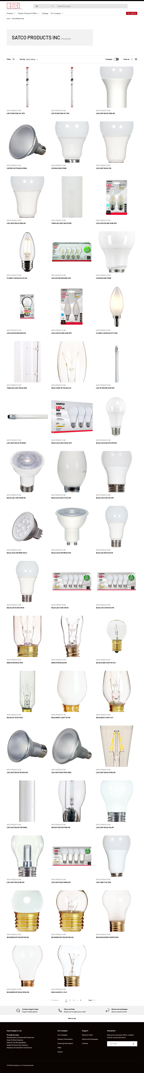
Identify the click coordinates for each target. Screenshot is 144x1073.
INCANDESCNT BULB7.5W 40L (62, 937)
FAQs (59, 1048)
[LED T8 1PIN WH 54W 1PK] (116, 361)
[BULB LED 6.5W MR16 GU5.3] (27, 526)
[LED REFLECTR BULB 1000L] (27, 142)
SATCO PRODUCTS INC (18, 18)
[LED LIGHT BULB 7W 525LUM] (27, 746)
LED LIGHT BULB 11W (103, 168)
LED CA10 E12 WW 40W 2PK (61, 333)
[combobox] (80, 6)
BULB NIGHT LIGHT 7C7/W (60, 717)
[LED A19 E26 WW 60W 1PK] (27, 306)
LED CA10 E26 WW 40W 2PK (106, 223)
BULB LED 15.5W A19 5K (15, 608)
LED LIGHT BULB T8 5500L (16, 443)
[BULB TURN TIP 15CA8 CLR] (72, 361)
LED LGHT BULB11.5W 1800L (17, 827)
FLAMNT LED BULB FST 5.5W (106, 333)
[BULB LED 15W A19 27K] (116, 526)
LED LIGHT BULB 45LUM (105, 827)
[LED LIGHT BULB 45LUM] (116, 801)
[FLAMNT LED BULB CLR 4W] (27, 251)
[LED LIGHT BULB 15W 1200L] (72, 746)
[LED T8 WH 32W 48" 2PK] (27, 87)
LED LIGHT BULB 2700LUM (105, 772)
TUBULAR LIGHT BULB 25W (61, 223)
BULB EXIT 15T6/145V (15, 717)
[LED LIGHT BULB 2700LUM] (116, 746)
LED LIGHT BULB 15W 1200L (61, 772)
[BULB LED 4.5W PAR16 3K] (27, 471)
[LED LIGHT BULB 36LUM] (27, 856)
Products (10, 13)
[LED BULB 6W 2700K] (72, 142)
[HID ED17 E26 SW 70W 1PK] (72, 801)
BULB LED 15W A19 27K (104, 553)
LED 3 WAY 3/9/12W (103, 882)
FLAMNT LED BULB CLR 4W (17, 278)
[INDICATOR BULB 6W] (72, 636)
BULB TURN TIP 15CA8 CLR (61, 388)
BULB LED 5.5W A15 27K (105, 498)
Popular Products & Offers (27, 13)
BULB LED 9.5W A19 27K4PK (106, 443)
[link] (53, 1000)
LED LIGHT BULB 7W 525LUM (17, 772)
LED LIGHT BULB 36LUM (15, 882)
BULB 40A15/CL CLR (59, 992)
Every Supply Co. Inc (16, 1065)
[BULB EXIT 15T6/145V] (27, 691)
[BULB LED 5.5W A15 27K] (116, 471)
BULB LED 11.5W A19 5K (60, 608)
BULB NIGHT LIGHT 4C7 (104, 717)
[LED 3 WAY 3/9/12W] (116, 856)
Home (8, 18)
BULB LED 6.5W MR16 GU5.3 (17, 553)
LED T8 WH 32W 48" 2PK (16, 113)
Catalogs (45, 13)
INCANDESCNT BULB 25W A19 (18, 992)
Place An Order (87, 1035)
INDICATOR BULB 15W (15, 663)
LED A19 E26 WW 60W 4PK (61, 278)
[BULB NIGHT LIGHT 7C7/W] (72, 691)
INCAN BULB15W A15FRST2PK (107, 937)
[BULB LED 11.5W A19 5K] (72, 581)
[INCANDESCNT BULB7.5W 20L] (27, 911)
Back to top (72, 1018)
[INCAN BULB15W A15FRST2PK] (116, 911)
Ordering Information (65, 1043)
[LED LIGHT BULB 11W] (116, 142)
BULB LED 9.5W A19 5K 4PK (61, 443)
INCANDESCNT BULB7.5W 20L (18, 937)
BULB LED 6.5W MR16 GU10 (61, 553)
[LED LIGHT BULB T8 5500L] (27, 416)
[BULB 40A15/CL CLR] (72, 966)
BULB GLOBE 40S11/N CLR (106, 663)
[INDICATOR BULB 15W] (27, 636)
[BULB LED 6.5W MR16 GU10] (72, 526)
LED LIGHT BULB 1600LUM (60, 882)
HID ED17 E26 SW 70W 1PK (60, 827)
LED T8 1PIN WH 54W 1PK (105, 388)
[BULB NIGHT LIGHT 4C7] (116, 691)
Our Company (56, 13)
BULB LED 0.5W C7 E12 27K (61, 498)
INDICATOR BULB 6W (59, 663)
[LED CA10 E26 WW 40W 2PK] (116, 197)
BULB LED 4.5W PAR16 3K (16, 498)
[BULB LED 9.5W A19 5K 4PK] (72, 416)
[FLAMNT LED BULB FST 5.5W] (116, 306)
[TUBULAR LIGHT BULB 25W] (72, 197)
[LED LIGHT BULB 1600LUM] (72, 856)
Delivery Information (65, 1039)
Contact (85, 1043)
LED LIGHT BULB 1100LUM (105, 113)
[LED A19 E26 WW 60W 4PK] (72, 251)
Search (60, 1052)
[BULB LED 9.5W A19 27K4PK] (116, 416)
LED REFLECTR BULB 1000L (17, 168)
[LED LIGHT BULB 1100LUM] (116, 87)
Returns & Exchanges (90, 1039)
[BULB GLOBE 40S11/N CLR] (116, 636)
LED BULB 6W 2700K (59, 168)
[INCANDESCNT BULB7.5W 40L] (72, 911)
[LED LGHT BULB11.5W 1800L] (27, 801)
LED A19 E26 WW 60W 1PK (16, 333)
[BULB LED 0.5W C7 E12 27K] (72, 471)
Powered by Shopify (28, 1065)
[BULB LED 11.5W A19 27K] (116, 581)
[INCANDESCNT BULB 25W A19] (27, 966)
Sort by (22, 59)
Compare (109, 59)
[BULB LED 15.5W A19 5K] (27, 581)
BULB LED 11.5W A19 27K (105, 608)
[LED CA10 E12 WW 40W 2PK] (72, 306)
